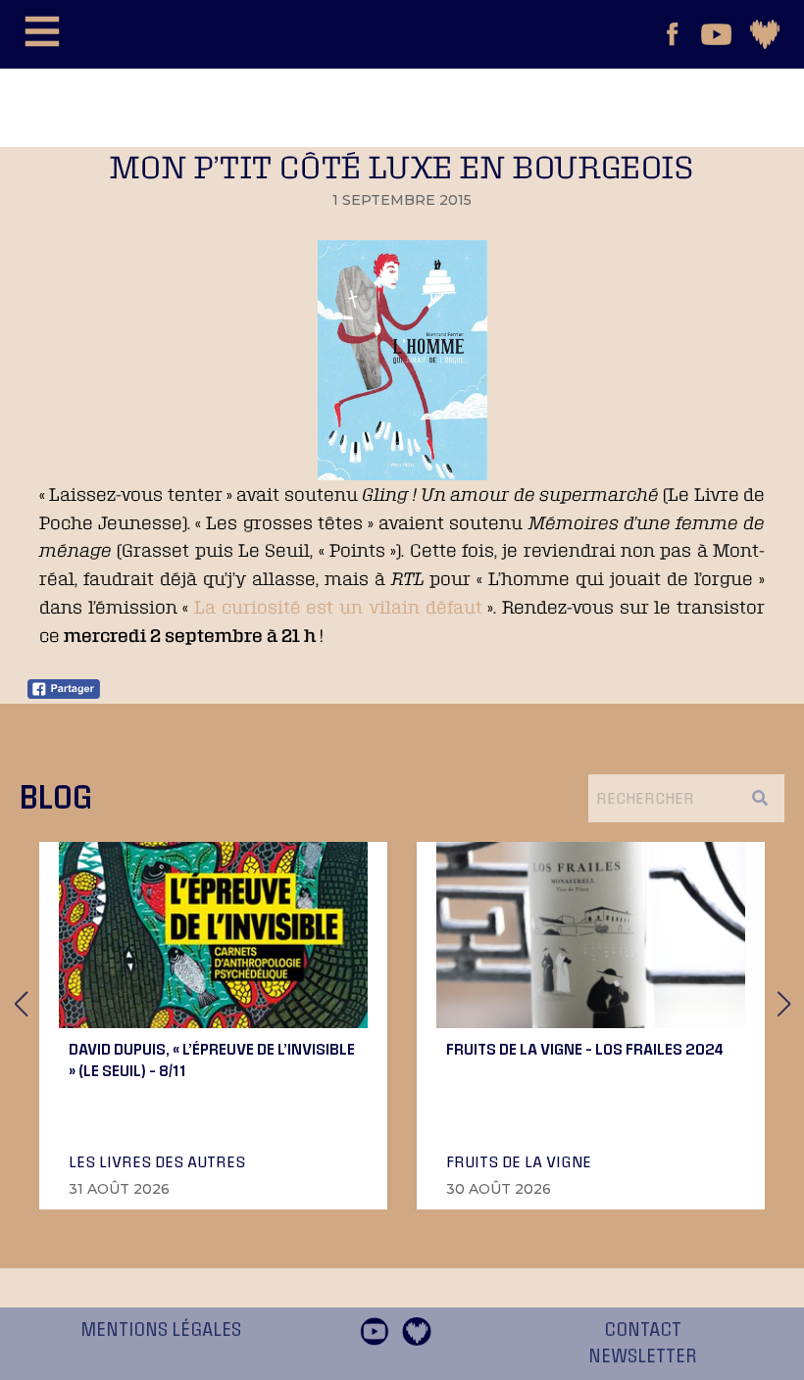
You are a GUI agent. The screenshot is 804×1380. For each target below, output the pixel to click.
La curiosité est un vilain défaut (337, 606)
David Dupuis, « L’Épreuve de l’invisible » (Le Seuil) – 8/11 (212, 1059)
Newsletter (642, 1356)
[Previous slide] (20, 1003)
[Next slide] (783, 1003)
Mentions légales (160, 1330)
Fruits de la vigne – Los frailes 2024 (585, 1049)
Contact (642, 1330)
